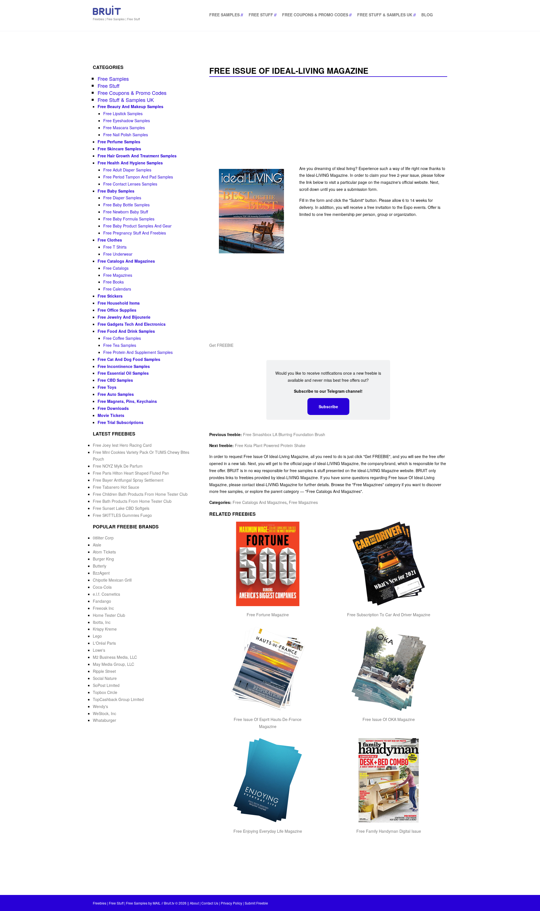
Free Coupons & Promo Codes (315, 14)
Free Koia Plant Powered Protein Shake (270, 445)
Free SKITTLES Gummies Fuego (122, 515)
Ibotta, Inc (102, 622)
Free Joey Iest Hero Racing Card (122, 445)
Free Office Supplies (117, 310)
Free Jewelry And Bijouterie (124, 317)
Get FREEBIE (221, 345)
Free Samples (224, 14)
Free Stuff (261, 14)
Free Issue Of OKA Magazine (389, 719)
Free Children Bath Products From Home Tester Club (140, 494)
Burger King (103, 559)
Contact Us (209, 903)
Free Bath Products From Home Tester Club (132, 501)
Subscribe (328, 406)
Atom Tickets (104, 552)
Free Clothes (110, 240)
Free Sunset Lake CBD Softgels (121, 508)
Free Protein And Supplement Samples (138, 352)
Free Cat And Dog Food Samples (129, 359)
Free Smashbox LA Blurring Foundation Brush (284, 434)
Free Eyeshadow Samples (126, 120)
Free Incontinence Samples (124, 366)
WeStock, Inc (104, 713)
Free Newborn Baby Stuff (125, 212)
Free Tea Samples (119, 345)
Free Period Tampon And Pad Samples (138, 177)
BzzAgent (101, 573)
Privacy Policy (231, 903)
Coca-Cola (102, 587)
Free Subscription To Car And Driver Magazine (388, 614)
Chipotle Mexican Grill (112, 580)
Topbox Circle (105, 692)
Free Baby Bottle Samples (126, 204)
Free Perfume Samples (119, 141)
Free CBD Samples (115, 380)
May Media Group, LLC (113, 664)
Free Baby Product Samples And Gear (137, 226)
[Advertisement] (328, 121)
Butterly (99, 566)
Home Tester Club (109, 615)
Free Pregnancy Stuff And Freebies (134, 233)
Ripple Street (104, 671)
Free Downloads (113, 408)
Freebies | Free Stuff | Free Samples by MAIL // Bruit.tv (133, 903)
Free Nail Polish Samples (125, 134)
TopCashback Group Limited (118, 699)
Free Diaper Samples (122, 197)
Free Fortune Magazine (268, 614)
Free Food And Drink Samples (126, 331)
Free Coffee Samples (122, 338)
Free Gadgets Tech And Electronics (132, 324)
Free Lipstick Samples (123, 113)
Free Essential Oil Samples (123, 373)
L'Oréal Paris (104, 643)
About (194, 903)
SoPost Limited (106, 685)
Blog (427, 14)
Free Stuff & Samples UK (384, 14)
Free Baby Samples (116, 191)
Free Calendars (117, 289)
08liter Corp (103, 538)
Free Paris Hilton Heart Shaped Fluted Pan (131, 473)
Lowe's (99, 650)
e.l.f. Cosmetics (106, 594)
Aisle (97, 545)
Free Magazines (303, 502)
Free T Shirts (115, 247)
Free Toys (107, 387)
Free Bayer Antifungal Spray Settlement (128, 480)
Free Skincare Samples (119, 148)
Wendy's (100, 706)
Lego (97, 636)
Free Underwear (117, 254)
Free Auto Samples (116, 394)
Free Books (113, 282)
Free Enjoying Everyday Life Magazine (267, 831)
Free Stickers (110, 296)
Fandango (102, 601)
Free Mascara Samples (124, 127)
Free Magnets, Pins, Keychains (127, 401)
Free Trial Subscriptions (120, 422)
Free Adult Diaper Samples (127, 170)
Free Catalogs (116, 268)
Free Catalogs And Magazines (260, 502)
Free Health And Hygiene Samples (130, 163)
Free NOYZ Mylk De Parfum (118, 466)
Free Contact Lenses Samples (130, 184)
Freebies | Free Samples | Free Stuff (116, 19)
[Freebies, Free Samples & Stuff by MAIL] (107, 14)
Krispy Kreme (105, 629)
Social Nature (105, 678)
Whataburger (104, 720)
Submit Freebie (256, 903)
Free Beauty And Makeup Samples (130, 106)
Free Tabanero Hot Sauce (116, 487)
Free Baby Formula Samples (128, 219)
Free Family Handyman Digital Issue (388, 831)
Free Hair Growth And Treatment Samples (137, 155)
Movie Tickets (111, 415)
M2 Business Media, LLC (115, 657)
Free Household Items (119, 303)
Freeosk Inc (103, 608)
